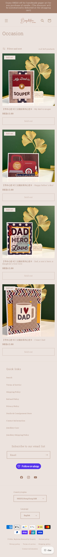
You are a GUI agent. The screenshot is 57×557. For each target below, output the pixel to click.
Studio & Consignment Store (19, 413)
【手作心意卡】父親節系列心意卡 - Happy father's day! (28, 185)
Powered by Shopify (28, 539)
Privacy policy (15, 544)
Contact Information (15, 420)
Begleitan (17, 539)
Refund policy (44, 539)
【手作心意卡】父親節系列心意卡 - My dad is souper (26, 109)
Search (9, 377)
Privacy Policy (12, 406)
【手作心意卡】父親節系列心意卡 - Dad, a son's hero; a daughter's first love (27, 262)
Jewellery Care (12, 427)
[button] (6, 20)
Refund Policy (12, 399)
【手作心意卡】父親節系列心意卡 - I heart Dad (23, 340)
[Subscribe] (46, 455)
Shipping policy (44, 544)
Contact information (30, 549)
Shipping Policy (13, 391)
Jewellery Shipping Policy (17, 434)
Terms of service (29, 544)
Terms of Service (13, 384)
